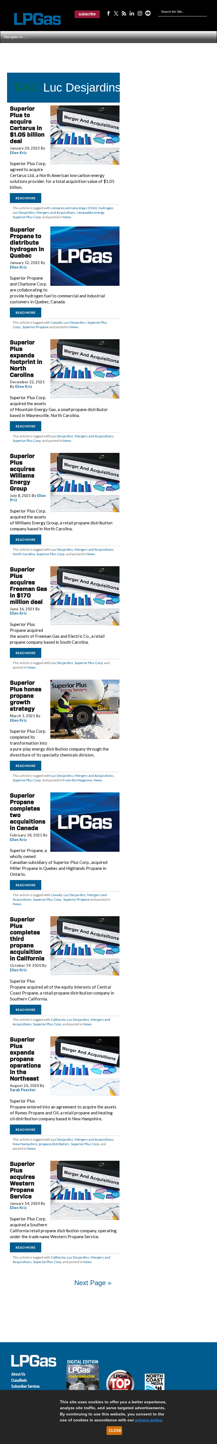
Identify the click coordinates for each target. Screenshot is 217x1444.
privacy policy (148, 1420)
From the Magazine (77, 780)
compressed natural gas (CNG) (74, 208)
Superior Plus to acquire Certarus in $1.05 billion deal (27, 124)
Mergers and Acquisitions (55, 212)
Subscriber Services (25, 1386)
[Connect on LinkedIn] (132, 13)
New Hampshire (25, 1144)
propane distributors (54, 1144)
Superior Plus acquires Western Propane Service (22, 1180)
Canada (56, 322)
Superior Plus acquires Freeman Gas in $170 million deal (28, 585)
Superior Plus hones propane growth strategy (26, 695)
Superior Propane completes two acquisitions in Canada (27, 811)
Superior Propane (35, 327)
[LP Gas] (32, 19)
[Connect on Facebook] (108, 13)
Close (115, 1430)
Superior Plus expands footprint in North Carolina (26, 358)
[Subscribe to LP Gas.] (87, 14)
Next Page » (92, 1283)
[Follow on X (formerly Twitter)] (116, 13)
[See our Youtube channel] (148, 13)
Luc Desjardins (24, 212)
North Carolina (24, 554)
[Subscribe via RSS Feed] (124, 13)
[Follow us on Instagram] (140, 13)
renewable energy (90, 212)
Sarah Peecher (23, 1090)
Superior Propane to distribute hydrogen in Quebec (27, 242)
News (67, 217)
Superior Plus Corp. (27, 217)
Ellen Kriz (18, 152)
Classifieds (19, 1380)
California (58, 1019)
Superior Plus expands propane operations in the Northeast (25, 1059)
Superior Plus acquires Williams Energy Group (22, 472)
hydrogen (106, 208)
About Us (18, 1374)
